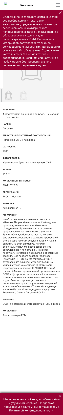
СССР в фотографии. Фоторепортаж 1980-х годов (31, 303)
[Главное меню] (58, 5)
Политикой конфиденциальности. (31, 410)
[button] (60, 13)
